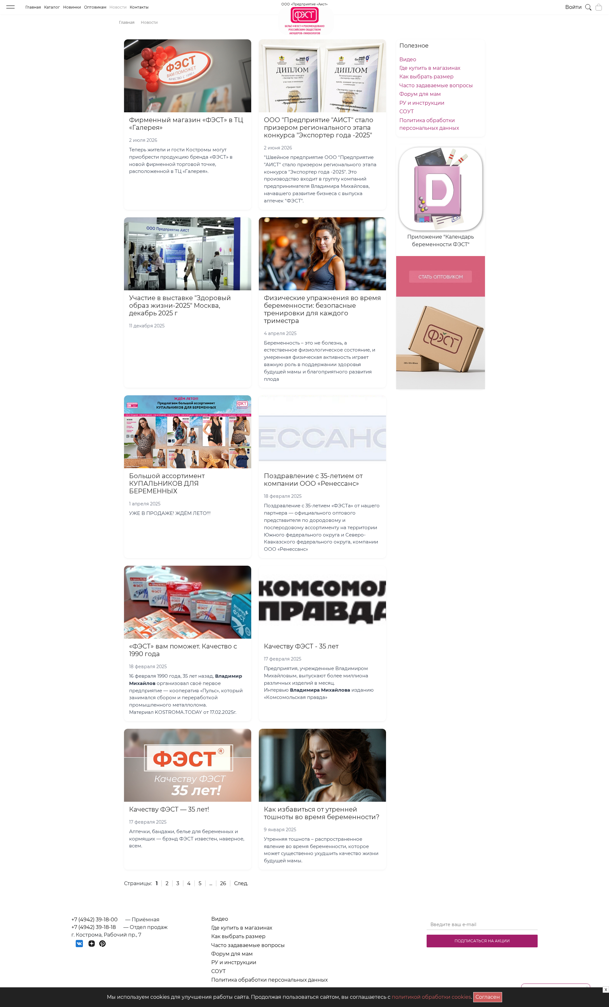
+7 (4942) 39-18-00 (94, 920)
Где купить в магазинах (429, 68)
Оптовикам (95, 7)
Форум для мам (420, 94)
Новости (118, 7)
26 (223, 883)
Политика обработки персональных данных (269, 980)
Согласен (488, 996)
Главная (33, 7)
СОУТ (406, 112)
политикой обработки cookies (431, 997)
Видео (407, 59)
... (210, 883)
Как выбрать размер (426, 77)
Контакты (139, 7)
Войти (573, 7)
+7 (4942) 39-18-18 (93, 927)
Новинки (72, 7)
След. (241, 883)
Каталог (52, 7)
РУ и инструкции (421, 103)
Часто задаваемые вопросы (436, 85)
